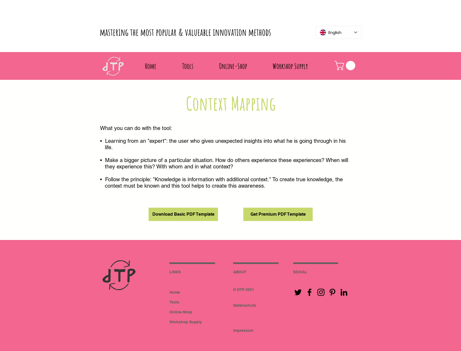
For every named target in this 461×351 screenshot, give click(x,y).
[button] (346, 65)
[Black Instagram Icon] (321, 292)
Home (174, 292)
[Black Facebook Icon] (309, 292)
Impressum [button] (243, 330)
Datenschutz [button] (244, 305)
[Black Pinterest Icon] (332, 292)
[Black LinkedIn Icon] (344, 292)
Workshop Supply (185, 322)
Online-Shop (180, 312)
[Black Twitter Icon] (298, 292)
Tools (174, 302)
